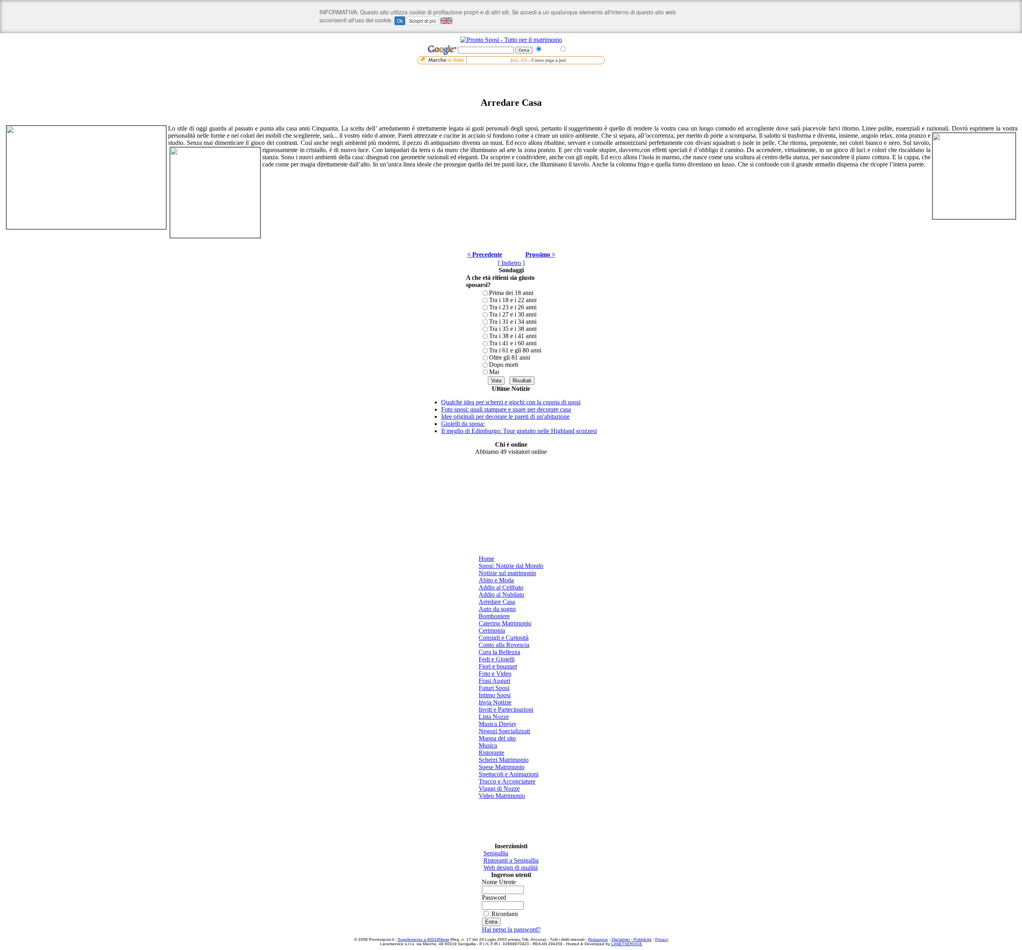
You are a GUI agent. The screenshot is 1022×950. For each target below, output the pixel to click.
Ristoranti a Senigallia (511, 860)
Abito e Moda (496, 580)
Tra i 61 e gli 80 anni (515, 350)
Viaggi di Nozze (499, 788)
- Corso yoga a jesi (544, 60)
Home (486, 558)
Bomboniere (494, 616)
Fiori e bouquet (498, 666)
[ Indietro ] (511, 262)
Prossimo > (540, 254)
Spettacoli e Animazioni (509, 774)
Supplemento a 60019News (423, 939)
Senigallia (495, 853)
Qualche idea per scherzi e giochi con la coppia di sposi (510, 402)
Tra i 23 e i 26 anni (513, 307)
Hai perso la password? (511, 929)
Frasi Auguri (494, 680)
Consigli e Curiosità (504, 637)
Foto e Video (495, 673)
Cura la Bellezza (499, 652)
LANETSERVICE (626, 944)
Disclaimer (621, 939)
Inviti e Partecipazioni (506, 709)
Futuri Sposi (494, 688)
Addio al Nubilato (501, 594)
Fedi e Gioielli (497, 659)
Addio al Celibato (501, 587)
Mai (494, 371)
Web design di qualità (510, 867)
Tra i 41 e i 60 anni (513, 343)
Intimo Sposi (495, 695)
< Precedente (484, 254)
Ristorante (491, 752)
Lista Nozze (494, 716)
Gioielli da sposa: (463, 423)
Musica (488, 745)
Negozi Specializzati (504, 731)
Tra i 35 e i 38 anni (513, 328)
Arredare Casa (497, 601)
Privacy (661, 939)
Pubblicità (642, 939)
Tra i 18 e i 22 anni (513, 300)
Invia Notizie (495, 702)
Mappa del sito (497, 738)
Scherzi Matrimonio (504, 759)
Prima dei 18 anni (511, 292)
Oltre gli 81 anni (509, 357)
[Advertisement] (511, 76)
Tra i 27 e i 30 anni (513, 314)
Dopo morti (503, 364)
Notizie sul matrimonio (507, 573)
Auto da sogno (497, 609)
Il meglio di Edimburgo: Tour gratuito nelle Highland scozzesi (519, 431)
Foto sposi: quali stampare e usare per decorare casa (506, 409)
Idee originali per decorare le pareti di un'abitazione (505, 416)
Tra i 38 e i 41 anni (513, 335)
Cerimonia (492, 630)
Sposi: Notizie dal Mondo (511, 565)
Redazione (598, 939)
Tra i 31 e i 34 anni (513, 321)
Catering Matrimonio (505, 623)
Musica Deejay (498, 723)
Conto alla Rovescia (504, 644)
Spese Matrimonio (502, 767)
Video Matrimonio (502, 795)
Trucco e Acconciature (507, 781)
